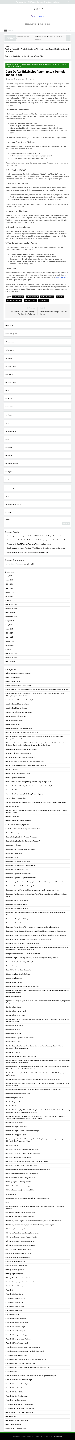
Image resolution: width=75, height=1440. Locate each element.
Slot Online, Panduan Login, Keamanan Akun (20, 1229)
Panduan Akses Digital (13, 1007)
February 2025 (10, 645)
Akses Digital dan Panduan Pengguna (18, 673)
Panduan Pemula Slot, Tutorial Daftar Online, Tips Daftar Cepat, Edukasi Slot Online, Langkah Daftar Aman (36, 65)
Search (8, 520)
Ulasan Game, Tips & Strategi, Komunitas (19, 1412)
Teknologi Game (11, 1371)
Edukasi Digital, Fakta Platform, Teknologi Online (22, 732)
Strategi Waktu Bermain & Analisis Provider (20, 1278)
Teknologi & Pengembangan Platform (18, 1339)
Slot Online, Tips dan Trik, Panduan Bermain (20, 1245)
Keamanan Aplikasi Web (14, 853)
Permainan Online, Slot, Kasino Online (18, 1157)
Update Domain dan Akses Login (17, 1420)
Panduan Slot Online (12, 1106)
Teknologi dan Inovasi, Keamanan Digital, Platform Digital (25, 1351)
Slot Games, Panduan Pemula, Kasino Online (20, 1213)
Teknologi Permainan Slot (14, 1388)
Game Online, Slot (12, 790)
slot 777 (9, 399)
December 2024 (11, 653)
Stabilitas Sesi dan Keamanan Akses (18, 1257)
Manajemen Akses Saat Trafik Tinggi (18, 974)
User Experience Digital (13, 1425)
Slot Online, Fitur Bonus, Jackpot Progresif (20, 1217)
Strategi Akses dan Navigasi (15, 1261)
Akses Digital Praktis (13, 677)
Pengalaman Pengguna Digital (16, 1135)
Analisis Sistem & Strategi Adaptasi (17, 704)
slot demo (9, 455)
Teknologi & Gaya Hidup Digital (16, 1319)
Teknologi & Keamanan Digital (16, 1327)
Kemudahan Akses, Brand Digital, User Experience (22, 919)
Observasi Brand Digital (13, 997)
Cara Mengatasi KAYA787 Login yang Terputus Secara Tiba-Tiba (27, 552)
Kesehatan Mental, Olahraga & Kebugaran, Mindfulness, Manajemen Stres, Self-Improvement (36, 931)
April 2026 (9, 588)
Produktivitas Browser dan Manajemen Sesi (20, 1178)
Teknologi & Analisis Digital (15, 1306)
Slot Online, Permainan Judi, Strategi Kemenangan (22, 1233)
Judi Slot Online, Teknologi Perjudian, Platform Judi (23, 829)
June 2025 (9, 629)
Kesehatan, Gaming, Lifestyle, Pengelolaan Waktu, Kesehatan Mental (28, 939)
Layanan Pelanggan (12, 966)
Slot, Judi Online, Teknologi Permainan (18, 1249)
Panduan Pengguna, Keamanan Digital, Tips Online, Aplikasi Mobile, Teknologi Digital (33, 1089)
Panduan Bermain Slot (13, 1034)
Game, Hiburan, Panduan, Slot (15, 798)
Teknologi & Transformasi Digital (17, 1343)
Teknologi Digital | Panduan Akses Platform (20, 1363)
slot (7, 390)
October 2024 (10, 661)
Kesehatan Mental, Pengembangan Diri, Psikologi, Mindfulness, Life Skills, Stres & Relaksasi (36, 935)
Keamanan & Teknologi (13, 845)
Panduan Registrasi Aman (14, 1098)
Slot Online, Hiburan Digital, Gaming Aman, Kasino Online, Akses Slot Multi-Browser (33, 1221)
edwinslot (59, 297)
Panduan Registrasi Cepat (14, 1102)
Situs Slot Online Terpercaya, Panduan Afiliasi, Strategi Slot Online (27, 1198)
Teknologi (9, 1290)
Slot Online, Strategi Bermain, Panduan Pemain (21, 1237)
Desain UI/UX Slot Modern (14, 720)
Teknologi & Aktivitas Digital (15, 1298)
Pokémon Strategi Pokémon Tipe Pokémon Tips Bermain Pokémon (28, 1169)
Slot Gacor (9, 374)
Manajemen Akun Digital (14, 978)
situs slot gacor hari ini (13, 504)
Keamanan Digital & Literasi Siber (17, 869)
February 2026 (10, 596)
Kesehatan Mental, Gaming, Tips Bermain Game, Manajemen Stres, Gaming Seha (32, 927)
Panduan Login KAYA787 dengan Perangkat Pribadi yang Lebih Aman (29, 544)
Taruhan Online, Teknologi (14, 1286)
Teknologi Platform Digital (14, 1392)
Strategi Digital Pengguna (14, 1274)
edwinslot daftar (62, 277)
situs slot (9, 407)
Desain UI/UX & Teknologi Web (16, 716)
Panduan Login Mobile (13, 1052)
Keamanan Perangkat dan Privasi (17, 908)
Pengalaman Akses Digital (14, 1122)
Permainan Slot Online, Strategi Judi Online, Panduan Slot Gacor (27, 1161)
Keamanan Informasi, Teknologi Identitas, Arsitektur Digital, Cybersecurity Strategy (33, 890)
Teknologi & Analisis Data (14, 1302)
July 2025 (9, 625)
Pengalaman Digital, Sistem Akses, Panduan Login (22, 1131)
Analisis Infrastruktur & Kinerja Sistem (18, 685)
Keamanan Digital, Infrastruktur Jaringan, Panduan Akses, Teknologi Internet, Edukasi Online (36, 882)
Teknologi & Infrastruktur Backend (17, 1323)
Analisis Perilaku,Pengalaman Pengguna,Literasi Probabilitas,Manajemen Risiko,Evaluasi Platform (38, 689)
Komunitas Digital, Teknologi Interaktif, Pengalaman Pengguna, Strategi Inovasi (32, 958)
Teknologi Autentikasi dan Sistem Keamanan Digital (23, 1347)
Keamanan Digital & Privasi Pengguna (18, 874)
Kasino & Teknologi (12, 833)
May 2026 (9, 584)
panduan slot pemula (14, 301)
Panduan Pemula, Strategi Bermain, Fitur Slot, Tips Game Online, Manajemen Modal (33, 1079)
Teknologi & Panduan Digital (15, 1331)
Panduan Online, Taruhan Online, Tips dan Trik (21, 1056)
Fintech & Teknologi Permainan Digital (18, 753)
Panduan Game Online (13, 1042)
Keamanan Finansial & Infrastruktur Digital (20, 886)
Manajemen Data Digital (14, 982)
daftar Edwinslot (32, 297)
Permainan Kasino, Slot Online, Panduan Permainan (23, 1153)
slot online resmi (30, 301)
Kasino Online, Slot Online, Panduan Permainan (21, 837)
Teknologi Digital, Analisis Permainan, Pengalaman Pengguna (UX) (27, 1367)
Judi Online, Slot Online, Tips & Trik (17, 825)
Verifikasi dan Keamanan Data (16, 1429)
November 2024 (11, 657)
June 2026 (9, 580)
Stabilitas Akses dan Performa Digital (18, 1253)
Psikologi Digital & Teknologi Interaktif (18, 1182)
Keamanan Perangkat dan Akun (16, 904)
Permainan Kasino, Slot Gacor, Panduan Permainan (22, 1149)
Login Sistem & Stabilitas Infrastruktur (18, 970)
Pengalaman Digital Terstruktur (16, 1127)
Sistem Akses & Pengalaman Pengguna (19, 1186)
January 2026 (10, 600)
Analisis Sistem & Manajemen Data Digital (20, 700)
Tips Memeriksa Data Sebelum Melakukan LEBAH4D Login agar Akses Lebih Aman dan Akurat (37, 540)
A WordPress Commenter (15, 564)
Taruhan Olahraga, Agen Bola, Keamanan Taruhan (22, 1282)
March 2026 (10, 592)
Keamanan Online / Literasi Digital (17, 900)
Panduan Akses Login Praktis (15, 1015)
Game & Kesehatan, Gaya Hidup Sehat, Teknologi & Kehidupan (26, 765)
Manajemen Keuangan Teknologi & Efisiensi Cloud (22, 986)
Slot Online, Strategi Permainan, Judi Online (20, 1241)
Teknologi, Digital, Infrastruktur (16, 1400)
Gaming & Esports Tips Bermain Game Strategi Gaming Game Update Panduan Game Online (36, 802)
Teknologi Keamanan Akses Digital (17, 1384)
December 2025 (11, 604)
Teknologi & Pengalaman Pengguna (17, 1335)
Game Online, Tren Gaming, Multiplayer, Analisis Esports (24, 794)
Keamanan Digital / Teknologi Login (18, 861)
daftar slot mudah (47, 297)
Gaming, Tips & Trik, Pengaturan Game (18, 821)
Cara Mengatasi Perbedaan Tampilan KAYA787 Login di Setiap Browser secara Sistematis (35, 2)
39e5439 (10, 79)
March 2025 (10, 641)
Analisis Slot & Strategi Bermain (16, 708)
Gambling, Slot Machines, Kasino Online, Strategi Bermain (25, 761)
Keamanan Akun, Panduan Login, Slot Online (20, 849)
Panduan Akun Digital (13, 1030)
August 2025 (10, 621)
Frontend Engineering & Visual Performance (20, 757)
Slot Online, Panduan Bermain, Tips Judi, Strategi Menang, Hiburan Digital (30, 1225)
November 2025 (11, 608)
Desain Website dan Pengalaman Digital (19, 728)
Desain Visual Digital (13, 724)
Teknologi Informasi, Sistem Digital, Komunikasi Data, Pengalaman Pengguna (31, 1376)
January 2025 (10, 649)
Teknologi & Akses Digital (14, 1294)
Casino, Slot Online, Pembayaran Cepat (19, 712)
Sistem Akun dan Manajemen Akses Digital (20, 1190)
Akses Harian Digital (13, 681)
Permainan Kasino (12, 1145)
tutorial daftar (44, 301)
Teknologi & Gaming (12, 1314)
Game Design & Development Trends (18, 773)
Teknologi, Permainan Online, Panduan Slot (20, 1408)
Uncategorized (11, 1416)
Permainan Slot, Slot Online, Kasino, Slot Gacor (21, 1165)
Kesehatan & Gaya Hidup (14, 923)
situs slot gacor (11, 366)
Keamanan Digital (12, 857)
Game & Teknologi (12, 769)
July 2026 (9, 576)
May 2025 (9, 633)
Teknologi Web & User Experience (17, 1396)
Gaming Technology (12, 816)
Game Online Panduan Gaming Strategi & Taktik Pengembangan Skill (28, 782)
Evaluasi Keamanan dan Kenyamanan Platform (21, 749)
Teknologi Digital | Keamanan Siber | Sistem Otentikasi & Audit (26, 1359)
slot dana (9, 447)
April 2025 (9, 637)
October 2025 (10, 613)
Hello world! (30, 564)
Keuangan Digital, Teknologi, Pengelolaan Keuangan (23, 943)
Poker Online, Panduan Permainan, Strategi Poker (22, 1174)
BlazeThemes (57, 1436)
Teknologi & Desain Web (14, 1310)
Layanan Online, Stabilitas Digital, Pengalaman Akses (23, 962)
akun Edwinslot (18, 297)
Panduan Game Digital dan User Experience (20, 1038)
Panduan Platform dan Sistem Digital (18, 1094)
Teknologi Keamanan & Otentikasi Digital (19, 1380)
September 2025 (11, 617)
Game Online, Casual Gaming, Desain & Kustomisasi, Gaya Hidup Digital (29, 786)
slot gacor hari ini (12, 464)
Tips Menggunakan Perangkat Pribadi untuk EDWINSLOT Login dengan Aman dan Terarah (36, 536)
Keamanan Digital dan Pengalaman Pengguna (21, 878)
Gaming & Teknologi (12, 806)
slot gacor (9, 358)
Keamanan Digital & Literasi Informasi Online (20, 865)
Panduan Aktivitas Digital (14, 1025)
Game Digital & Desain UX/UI (15, 778)
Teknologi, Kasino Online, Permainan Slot (19, 1404)
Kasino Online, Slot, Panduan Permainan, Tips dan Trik (23, 841)
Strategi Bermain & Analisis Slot (16, 1265)
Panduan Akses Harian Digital (16, 1011)
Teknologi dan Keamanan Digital (16, 1355)
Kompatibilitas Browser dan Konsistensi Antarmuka (23, 954)
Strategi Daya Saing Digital (15, 1270)
